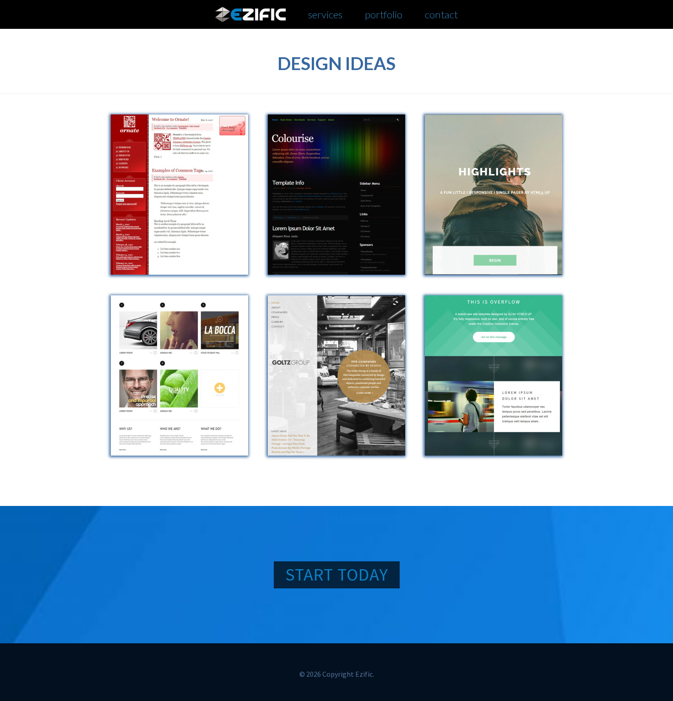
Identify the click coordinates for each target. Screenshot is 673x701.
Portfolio (383, 14)
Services (325, 14)
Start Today (336, 574)
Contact (441, 14)
